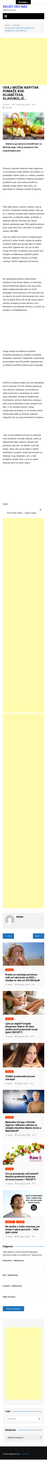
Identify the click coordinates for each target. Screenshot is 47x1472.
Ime (10, 1275)
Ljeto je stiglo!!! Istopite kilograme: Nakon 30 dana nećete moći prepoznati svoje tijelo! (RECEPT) (21, 1028)
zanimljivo (10, 1222)
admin (7, 104)
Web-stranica (9, 1297)
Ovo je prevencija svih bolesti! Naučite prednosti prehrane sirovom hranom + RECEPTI (21, 1176)
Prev (10, 936)
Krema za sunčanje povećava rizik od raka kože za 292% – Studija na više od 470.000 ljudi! (22, 977)
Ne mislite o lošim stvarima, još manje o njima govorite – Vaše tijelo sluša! (22, 1229)
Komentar (13, 1260)
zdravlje (9, 107)
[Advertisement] (23, 61)
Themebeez (25, 1454)
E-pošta (12, 1286)
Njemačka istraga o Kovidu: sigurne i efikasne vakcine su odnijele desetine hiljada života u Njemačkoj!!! (23, 1126)
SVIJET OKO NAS (15, 6)
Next (37, 936)
